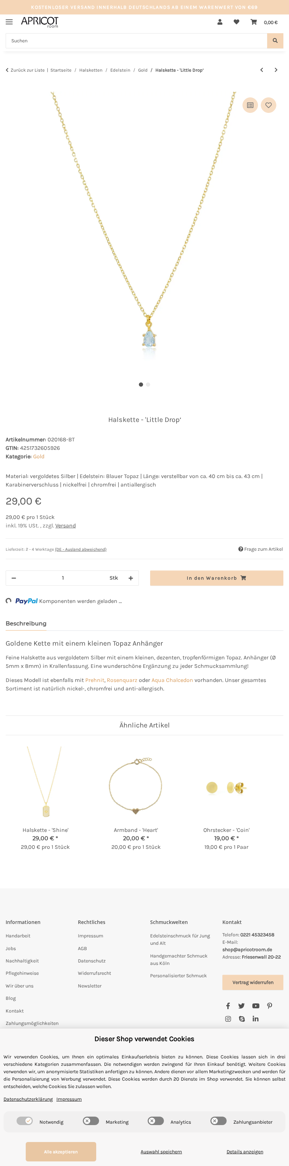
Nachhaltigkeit (22, 961)
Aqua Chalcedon (172, 680)
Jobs (11, 948)
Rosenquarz (122, 680)
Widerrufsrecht (94, 973)
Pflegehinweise (22, 973)
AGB (82, 948)
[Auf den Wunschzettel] (268, 105)
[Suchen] (275, 40)
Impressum (90, 936)
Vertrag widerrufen (253, 982)
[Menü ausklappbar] (9, 18)
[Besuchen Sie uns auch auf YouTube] (255, 1006)
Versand (65, 525)
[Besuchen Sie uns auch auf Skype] (241, 1019)
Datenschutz (92, 961)
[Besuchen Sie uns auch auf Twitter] (241, 1006)
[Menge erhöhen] (131, 578)
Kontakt (15, 1011)
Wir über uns (19, 986)
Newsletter (90, 986)
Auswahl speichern (161, 1152)
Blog (11, 998)
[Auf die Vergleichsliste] (250, 105)
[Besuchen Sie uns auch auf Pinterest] (269, 1006)
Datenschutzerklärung (28, 1099)
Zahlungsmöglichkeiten (32, 1023)
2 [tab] (148, 384)
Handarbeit (18, 936)
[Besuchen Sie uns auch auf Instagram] (227, 1019)
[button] (220, 22)
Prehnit (94, 680)
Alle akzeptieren (61, 1151)
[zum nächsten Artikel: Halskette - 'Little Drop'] (276, 70)
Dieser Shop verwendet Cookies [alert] (144, 1039)
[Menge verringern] (13, 578)
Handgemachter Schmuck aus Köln (179, 959)
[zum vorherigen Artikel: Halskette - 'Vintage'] (261, 70)
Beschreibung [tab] (26, 623)
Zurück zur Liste (28, 70)
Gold (38, 456)
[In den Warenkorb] (11, 88)
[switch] (25, 1121)
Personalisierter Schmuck (178, 976)
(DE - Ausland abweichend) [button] (80, 549)
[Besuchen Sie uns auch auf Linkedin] (255, 1019)
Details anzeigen (245, 1152)
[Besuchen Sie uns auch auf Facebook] (227, 1006)
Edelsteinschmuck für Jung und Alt (180, 939)
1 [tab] (141, 384)
